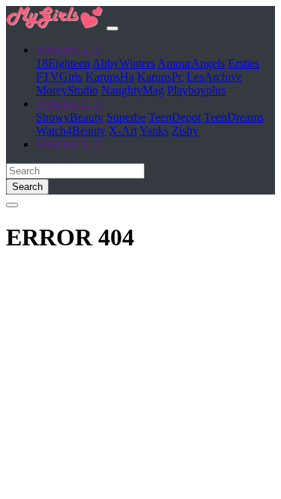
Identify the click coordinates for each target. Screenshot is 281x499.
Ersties (243, 63)
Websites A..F (69, 49)
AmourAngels (191, 63)
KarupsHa (109, 76)
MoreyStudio (67, 90)
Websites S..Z (68, 144)
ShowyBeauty (69, 117)
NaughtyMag (132, 90)
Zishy (185, 130)
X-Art (123, 130)
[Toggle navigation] (112, 28)
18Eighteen (63, 63)
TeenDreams (234, 117)
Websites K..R (70, 103)
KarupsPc (160, 76)
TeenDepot (174, 117)
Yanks (154, 130)
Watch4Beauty (71, 130)
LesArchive (214, 76)
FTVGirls (59, 76)
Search (27, 186)
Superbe (125, 117)
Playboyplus (196, 90)
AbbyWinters (123, 63)
